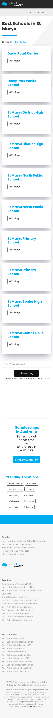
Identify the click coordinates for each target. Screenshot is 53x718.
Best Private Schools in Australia (17, 616)
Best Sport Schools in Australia (17, 544)
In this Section (38, 12)
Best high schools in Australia (16, 607)
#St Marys (14, 60)
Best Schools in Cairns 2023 (15, 671)
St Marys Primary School (21, 240)
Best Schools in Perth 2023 (14, 648)
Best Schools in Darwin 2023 (15, 658)
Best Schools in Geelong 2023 (16, 668)
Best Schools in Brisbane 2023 (16, 645)
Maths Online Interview (13, 554)
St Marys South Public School (25, 335)
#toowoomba (15, 489)
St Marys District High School (25, 114)
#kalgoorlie (14, 501)
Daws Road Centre (22, 53)
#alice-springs (15, 483)
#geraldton (14, 507)
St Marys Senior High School (24, 303)
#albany (30, 489)
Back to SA (20, 42)
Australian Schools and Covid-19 (18, 547)
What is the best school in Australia (19, 603)
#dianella (28, 507)
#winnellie (31, 483)
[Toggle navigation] (47, 4)
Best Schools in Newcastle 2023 (17, 664)
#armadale (14, 495)
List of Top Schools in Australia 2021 (19, 600)
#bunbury (28, 495)
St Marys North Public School (25, 177)
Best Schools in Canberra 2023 (17, 661)
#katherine (29, 501)
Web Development (36, 706)
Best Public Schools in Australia (17, 620)
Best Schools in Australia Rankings (18, 587)
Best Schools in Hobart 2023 (15, 651)
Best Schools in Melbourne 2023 (17, 642)
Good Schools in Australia (14, 597)
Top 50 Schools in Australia (15, 613)
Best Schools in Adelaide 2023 (16, 655)
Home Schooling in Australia (15, 551)
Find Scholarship (26, 460)
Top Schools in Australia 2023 (16, 584)
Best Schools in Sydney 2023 (15, 638)
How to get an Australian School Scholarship (24, 541)
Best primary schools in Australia (18, 610)
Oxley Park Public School (21, 83)
